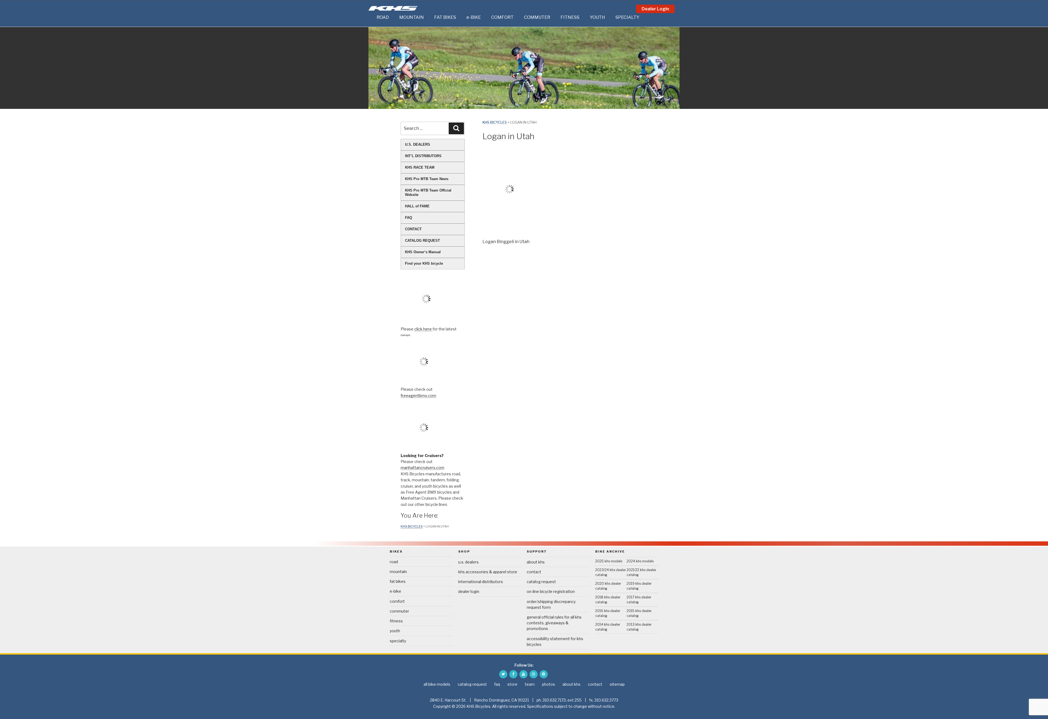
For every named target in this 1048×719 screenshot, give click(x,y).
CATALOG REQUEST (422, 240)
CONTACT (413, 229)
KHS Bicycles (495, 122)
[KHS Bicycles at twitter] (503, 674)
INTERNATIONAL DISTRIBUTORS (480, 581)
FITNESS (570, 17)
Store (512, 684)
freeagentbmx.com (418, 395)
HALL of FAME (417, 206)
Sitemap (617, 684)
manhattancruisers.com (422, 467)
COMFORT (502, 17)
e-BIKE (473, 17)
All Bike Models (437, 684)
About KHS (536, 562)
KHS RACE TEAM (419, 167)
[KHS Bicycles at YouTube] (523, 674)
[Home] (371, 17)
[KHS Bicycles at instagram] (533, 674)
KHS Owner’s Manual (423, 252)
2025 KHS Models (608, 561)
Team (530, 684)
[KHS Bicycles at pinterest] (544, 674)
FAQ (408, 218)
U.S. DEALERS (417, 144)
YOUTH (597, 17)
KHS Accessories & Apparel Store (487, 571)
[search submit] (456, 128)
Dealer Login (655, 8)
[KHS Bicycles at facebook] (513, 674)
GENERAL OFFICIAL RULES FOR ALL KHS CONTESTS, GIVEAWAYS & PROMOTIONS (554, 623)
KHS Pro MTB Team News (426, 179)
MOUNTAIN (411, 17)
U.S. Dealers (468, 562)
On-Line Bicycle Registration (551, 591)
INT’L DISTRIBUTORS (423, 156)
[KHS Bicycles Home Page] (393, 8)
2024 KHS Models (640, 561)
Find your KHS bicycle (424, 263)
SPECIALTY (627, 17)
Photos (548, 684)
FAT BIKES (445, 17)
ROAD (383, 17)
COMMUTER (537, 17)
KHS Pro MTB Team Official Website (428, 192)
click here (423, 329)
